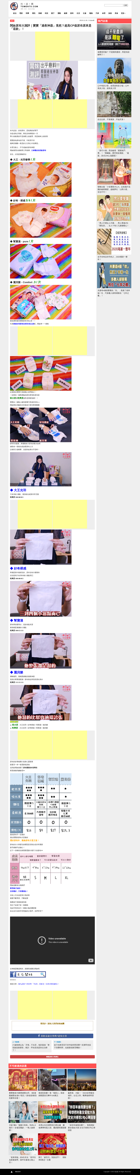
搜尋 (125, 5)
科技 (46, 13)
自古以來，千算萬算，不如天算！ (111, 119)
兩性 (33, 13)
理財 (21, 13)
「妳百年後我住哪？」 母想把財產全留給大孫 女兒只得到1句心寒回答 (81, 1127)
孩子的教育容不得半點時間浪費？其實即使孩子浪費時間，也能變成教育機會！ (72, 1046)
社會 (84, 13)
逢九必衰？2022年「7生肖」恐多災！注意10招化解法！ (38, 984)
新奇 (72, 13)
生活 (78, 13)
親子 (53, 13)
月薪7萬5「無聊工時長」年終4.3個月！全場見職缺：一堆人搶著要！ (22, 1127)
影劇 (40, 13)
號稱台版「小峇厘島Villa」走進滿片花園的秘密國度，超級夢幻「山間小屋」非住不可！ (114, 189)
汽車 (97, 13)
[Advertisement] (52, 46)
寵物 (91, 13)
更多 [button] (122, 13)
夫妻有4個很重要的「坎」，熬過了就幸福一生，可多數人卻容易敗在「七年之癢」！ (114, 293)
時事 (27, 13)
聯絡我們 (17, 1171)
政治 (14, 13)
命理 (103, 13)
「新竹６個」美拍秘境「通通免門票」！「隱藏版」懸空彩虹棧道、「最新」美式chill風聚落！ (113, 153)
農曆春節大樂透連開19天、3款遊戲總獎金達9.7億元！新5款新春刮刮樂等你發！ (23, 1095)
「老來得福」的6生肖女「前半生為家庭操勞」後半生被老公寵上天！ (22, 1159)
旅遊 (110, 13)
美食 (116, 13)
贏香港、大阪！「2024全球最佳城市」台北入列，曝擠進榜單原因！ (81, 1095)
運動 (59, 13)
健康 (65, 13)
